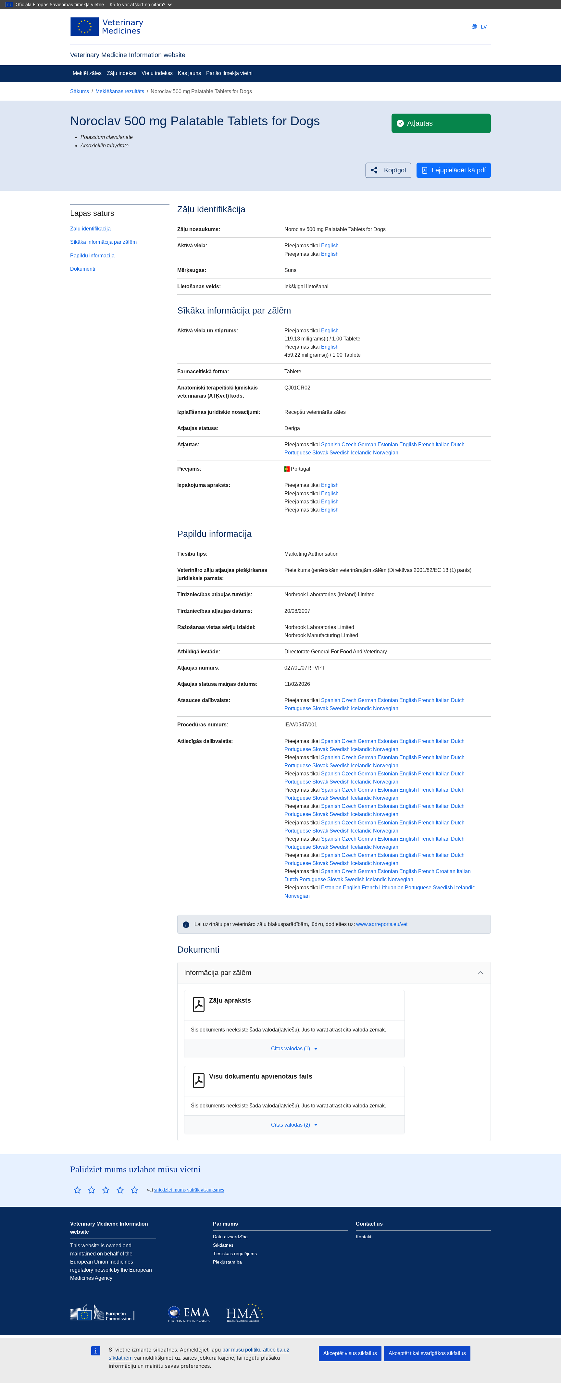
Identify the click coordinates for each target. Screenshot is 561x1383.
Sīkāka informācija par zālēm (103, 242)
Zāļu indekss (121, 73)
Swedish (340, 452)
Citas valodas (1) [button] (290, 1048)
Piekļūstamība (227, 1262)
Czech (349, 444)
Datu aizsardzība (230, 1236)
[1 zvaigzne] (77, 1190)
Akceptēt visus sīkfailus (350, 1353)
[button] (388, 170)
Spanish (330, 444)
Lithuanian (391, 887)
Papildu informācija (92, 255)
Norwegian (385, 452)
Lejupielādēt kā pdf (459, 170)
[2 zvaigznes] (84, 1190)
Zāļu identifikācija (90, 228)
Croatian (445, 871)
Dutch (458, 444)
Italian (443, 444)
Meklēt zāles (87, 73)
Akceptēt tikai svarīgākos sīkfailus (427, 1353)
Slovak (320, 452)
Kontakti (364, 1236)
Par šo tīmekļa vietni (229, 73)
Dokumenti (82, 269)
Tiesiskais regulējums (235, 1253)
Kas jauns (189, 73)
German (367, 444)
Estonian (388, 444)
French (426, 444)
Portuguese (297, 452)
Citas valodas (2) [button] (290, 1125)
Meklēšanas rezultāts (119, 91)
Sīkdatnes (223, 1245)
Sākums (79, 91)
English (330, 245)
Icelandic (361, 452)
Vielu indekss (157, 73)
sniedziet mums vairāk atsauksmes (189, 1189)
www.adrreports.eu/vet (381, 924)
